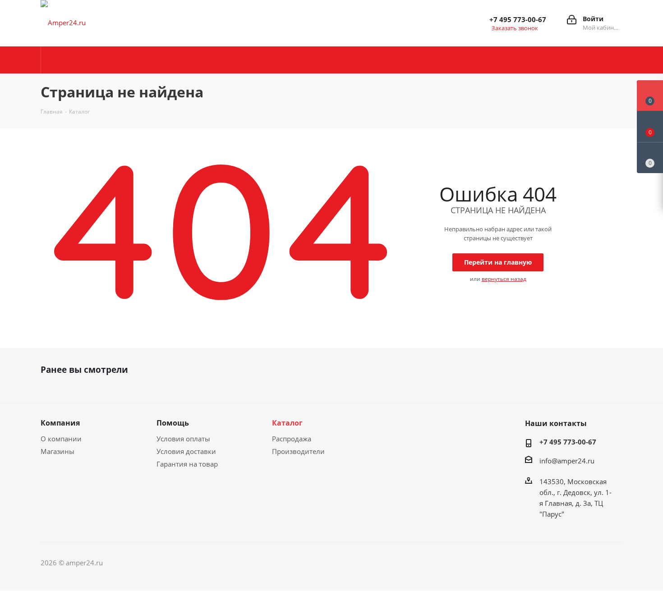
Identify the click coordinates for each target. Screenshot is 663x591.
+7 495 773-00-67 (517, 19)
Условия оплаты (183, 438)
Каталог (287, 423)
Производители (298, 451)
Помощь (173, 423)
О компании (61, 438)
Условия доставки (186, 451)
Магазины (57, 451)
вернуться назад (504, 279)
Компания (60, 423)
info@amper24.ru (566, 460)
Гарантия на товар (187, 463)
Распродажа (291, 438)
